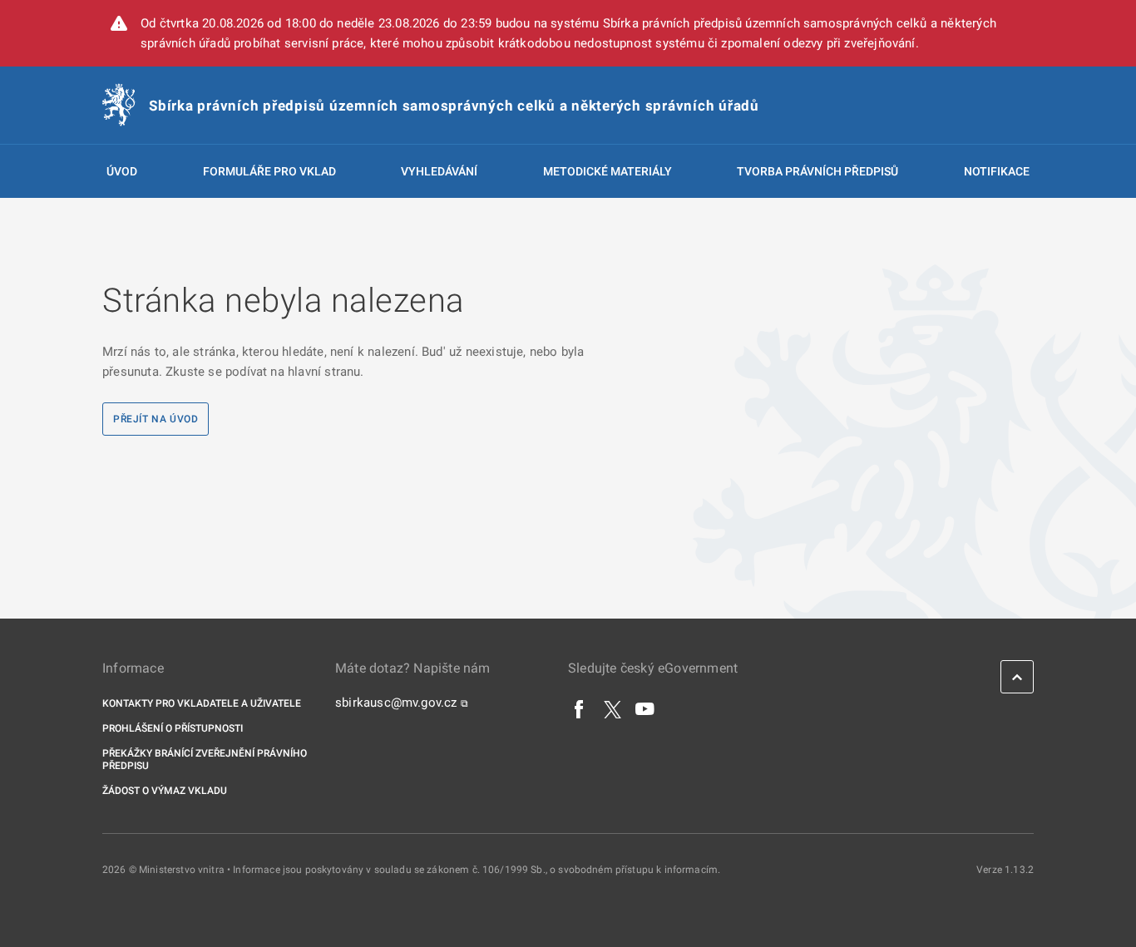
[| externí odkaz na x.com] (612, 708)
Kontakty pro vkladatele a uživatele (201, 703)
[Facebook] (579, 708)
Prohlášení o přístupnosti (172, 728)
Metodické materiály (607, 171)
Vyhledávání (439, 171)
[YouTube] (645, 708)
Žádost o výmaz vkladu (164, 791)
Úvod (121, 171)
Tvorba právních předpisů (817, 171)
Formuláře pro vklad (269, 171)
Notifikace (997, 171)
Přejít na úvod (155, 419)
